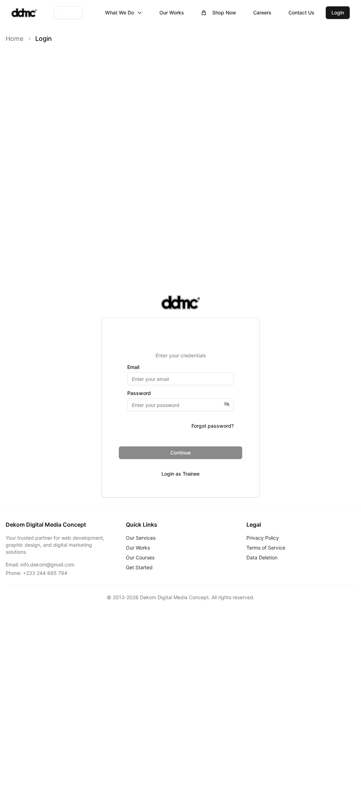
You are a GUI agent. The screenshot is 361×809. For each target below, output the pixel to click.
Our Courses (140, 557)
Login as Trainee (180, 474)
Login (337, 12)
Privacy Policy (262, 538)
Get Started (139, 567)
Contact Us (301, 12)
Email (133, 367)
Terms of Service (265, 548)
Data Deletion (261, 557)
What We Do (119, 12)
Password (139, 393)
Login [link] (43, 38)
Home (14, 38)
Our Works (171, 12)
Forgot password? (212, 426)
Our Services (140, 538)
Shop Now (224, 12)
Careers (262, 12)
